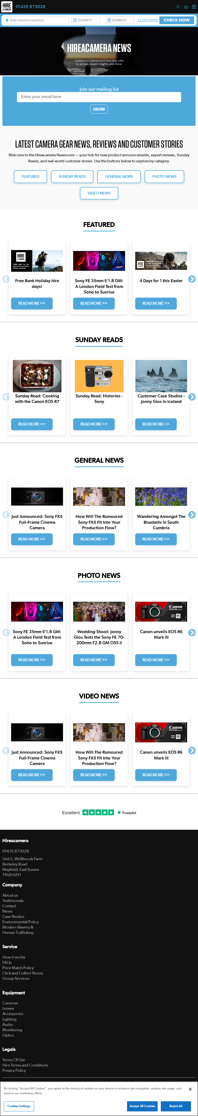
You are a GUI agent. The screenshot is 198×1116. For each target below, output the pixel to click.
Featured (30, 177)
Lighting (9, 1019)
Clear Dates (148, 20)
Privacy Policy (14, 1070)
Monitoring (12, 1030)
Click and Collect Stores (22, 973)
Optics (8, 1035)
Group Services (15, 978)
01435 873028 (30, 7)
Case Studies (13, 917)
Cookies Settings (18, 1106)
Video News (99, 193)
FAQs (7, 962)
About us (10, 895)
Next (192, 279)
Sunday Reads (72, 177)
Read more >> (31, 303)
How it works (13, 957)
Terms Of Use (13, 1060)
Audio (7, 1025)
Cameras (10, 1003)
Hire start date (74, 20)
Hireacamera (15, 840)
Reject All (176, 1106)
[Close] (190, 1089)
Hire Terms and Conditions (25, 1065)
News (7, 911)
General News (119, 177)
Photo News (164, 177)
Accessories (12, 1014)
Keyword (7, 20)
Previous (6, 279)
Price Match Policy (18, 968)
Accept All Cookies (142, 1106)
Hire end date (109, 20)
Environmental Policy (20, 922)
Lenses (8, 1008)
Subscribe (99, 109)
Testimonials (13, 901)
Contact (9, 906)
